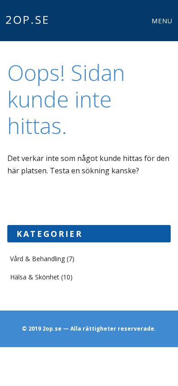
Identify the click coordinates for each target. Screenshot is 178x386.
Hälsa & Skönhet (34, 277)
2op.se (27, 19)
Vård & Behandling (37, 258)
